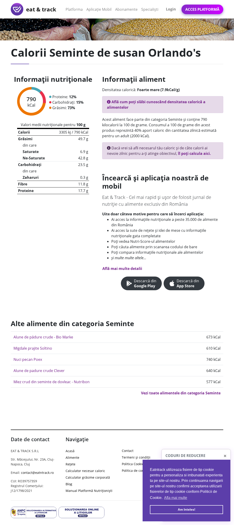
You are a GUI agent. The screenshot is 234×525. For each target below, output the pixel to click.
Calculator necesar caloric (85, 471)
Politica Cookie (133, 464)
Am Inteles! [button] (186, 509)
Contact (127, 450)
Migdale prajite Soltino (32, 348)
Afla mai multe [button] (175, 498)
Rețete (70, 464)
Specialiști (149, 9)
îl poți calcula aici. (194, 153)
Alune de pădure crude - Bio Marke (43, 337)
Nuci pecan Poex (27, 359)
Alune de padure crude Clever (39, 370)
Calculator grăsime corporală (88, 477)
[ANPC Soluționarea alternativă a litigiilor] (34, 511)
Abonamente (126, 9)
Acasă (70, 451)
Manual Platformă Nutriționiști (89, 490)
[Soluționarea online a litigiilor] (81, 511)
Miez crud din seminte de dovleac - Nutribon (51, 381)
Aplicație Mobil (99, 9)
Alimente (72, 457)
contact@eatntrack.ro (37, 472)
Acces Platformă (202, 9)
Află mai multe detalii (122, 268)
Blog (69, 484)
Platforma (75, 9)
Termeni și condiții (136, 457)
